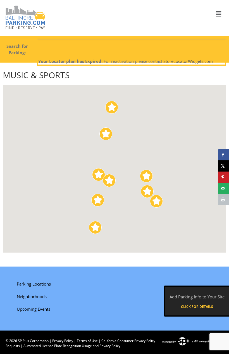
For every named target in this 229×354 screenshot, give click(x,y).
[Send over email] (223, 188)
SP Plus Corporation (33, 340)
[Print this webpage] (223, 199)
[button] (218, 13)
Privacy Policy (62, 340)
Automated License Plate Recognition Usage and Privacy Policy (71, 345)
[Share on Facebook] (223, 154)
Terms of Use (87, 340)
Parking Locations (34, 284)
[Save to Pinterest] (223, 177)
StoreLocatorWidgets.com (188, 61)
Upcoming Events (33, 309)
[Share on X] (223, 166)
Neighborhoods (32, 296)
